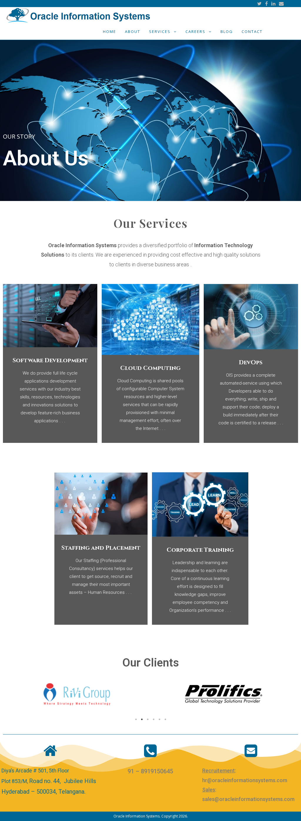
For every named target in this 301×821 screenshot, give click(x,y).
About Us (45, 158)
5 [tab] (159, 719)
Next (289, 695)
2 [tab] (142, 719)
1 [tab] (136, 719)
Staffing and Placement (101, 548)
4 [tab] (153, 719)
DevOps (250, 362)
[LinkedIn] (273, 3)
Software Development (50, 360)
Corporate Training (200, 550)
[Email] (280, 3)
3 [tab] (147, 719)
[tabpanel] (76, 694)
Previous (12, 695)
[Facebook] (266, 3)
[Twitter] (259, 3)
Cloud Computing (150, 368)
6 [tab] (165, 719)
